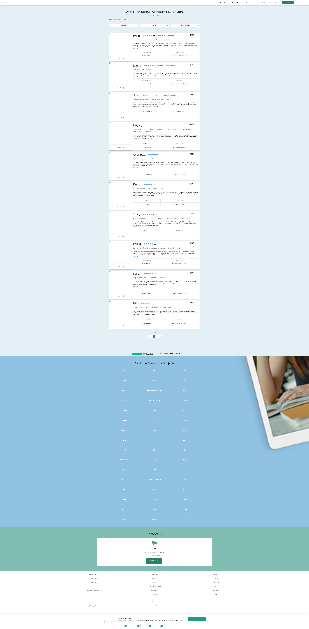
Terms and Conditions (154, 586)
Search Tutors (112, 19)
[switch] (139, 626)
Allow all (197, 619)
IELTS (125, 19)
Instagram (216, 590)
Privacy (154, 582)
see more (135, 48)
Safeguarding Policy (154, 590)
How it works (92, 582)
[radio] (144, 36)
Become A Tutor (274, 3)
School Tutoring (223, 3)
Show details (169, 626)
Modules (154, 594)
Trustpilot (216, 594)
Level (110, 23)
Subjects (142, 23)
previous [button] (150, 336)
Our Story (154, 578)
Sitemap (154, 610)
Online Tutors (93, 578)
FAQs (92, 594)
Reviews (92, 586)
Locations (154, 598)
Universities (154, 606)
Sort (172, 23)
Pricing (93, 598)
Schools (154, 602)
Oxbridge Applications (93, 590)
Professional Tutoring (251, 3)
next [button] (160, 336)
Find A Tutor (288, 3)
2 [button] (156, 336)
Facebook (216, 582)
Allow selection (196, 623)
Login (302, 3)
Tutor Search (212, 3)
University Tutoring (236, 3)
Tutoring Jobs (93, 606)
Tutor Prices (264, 3)
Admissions (119, 19)
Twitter (216, 586)
